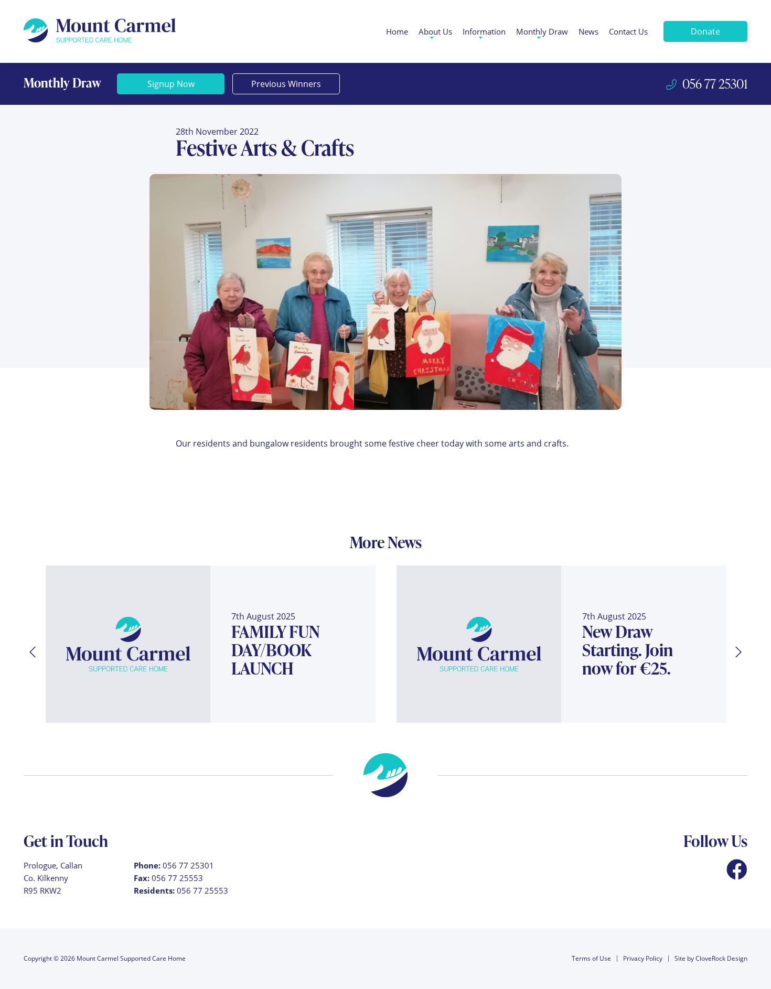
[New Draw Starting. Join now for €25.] (479, 644)
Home (397, 31)
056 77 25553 (177, 878)
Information (484, 31)
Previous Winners (286, 84)
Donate (705, 31)
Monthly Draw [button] (542, 31)
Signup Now (171, 84)
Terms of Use (591, 958)
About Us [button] (435, 31)
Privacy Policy (642, 958)
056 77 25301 (188, 865)
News (588, 31)
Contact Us (628, 31)
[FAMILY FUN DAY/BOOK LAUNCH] (128, 644)
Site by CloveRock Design (710, 958)
